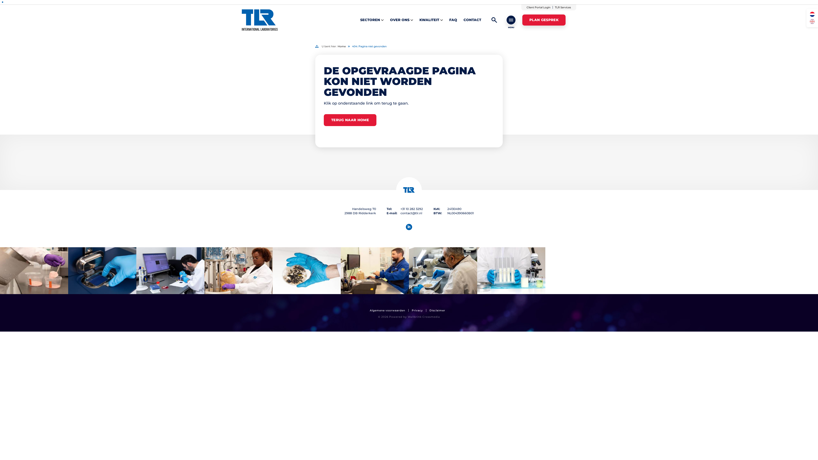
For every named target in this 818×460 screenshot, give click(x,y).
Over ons (399, 20)
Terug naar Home (350, 120)
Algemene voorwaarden (387, 310)
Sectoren (370, 20)
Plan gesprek (544, 20)
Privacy (417, 310)
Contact (472, 20)
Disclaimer (437, 310)
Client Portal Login (538, 7)
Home (342, 46)
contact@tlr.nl (411, 213)
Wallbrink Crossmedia (424, 316)
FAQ (453, 20)
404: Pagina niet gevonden (369, 46)
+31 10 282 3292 (411, 209)
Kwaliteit (429, 20)
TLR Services (563, 7)
